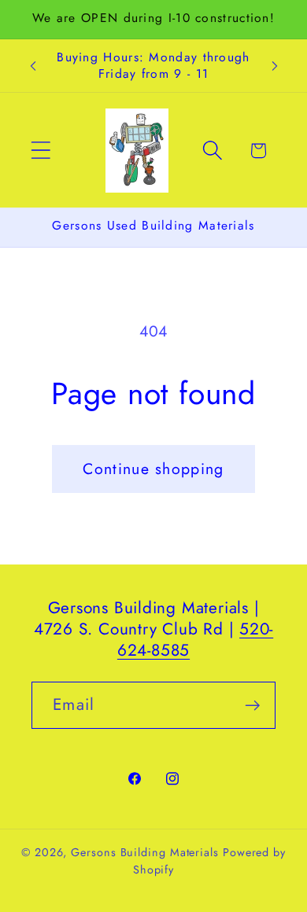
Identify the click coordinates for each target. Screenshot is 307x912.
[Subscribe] (252, 706)
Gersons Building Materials (145, 852)
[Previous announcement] (33, 66)
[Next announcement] (274, 66)
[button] (40, 150)
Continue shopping (153, 469)
